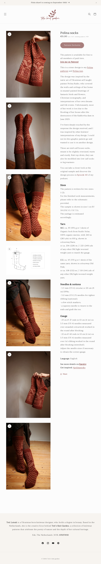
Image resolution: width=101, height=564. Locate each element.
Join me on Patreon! (69, 62)
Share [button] (65, 374)
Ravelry (82, 364)
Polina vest (78, 71)
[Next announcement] (96, 2)
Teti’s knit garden (53, 559)
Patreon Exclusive (72, 45)
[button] (5, 14)
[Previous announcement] (5, 2)
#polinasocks (79, 367)
